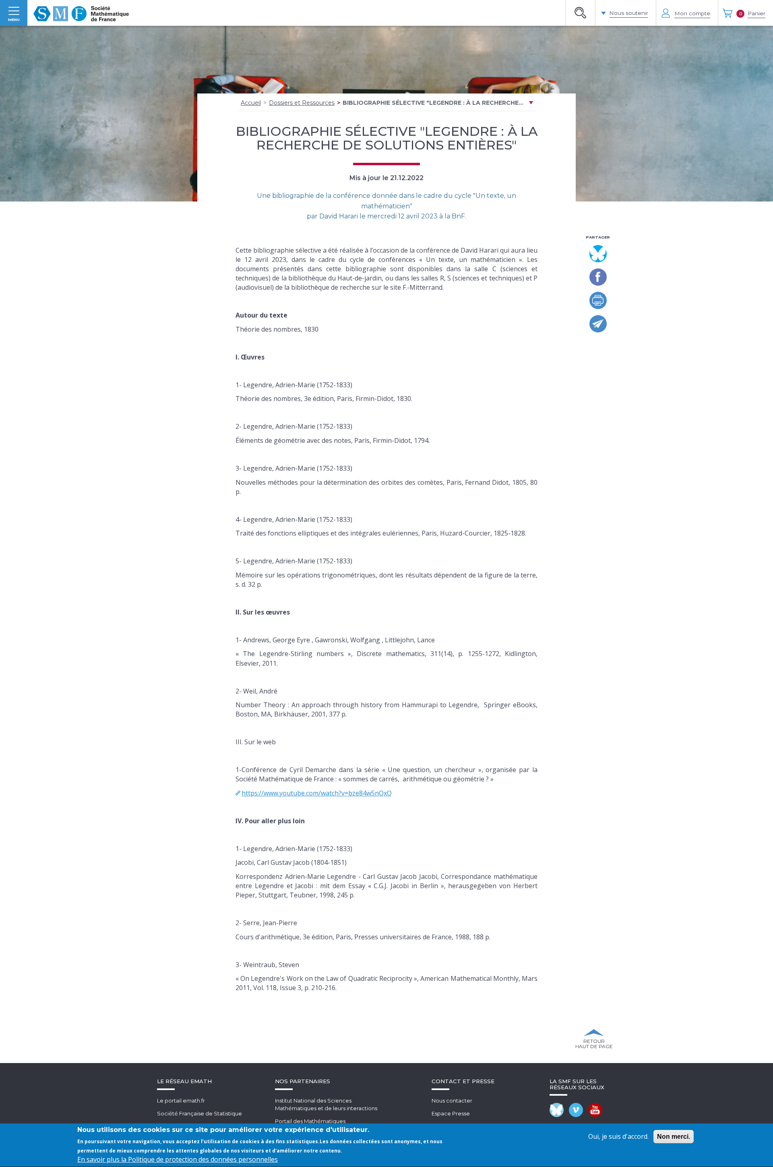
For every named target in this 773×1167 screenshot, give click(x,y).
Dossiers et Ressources (302, 102)
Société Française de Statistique (199, 1113)
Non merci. (673, 1136)
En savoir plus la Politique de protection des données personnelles (177, 1159)
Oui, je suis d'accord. (618, 1136)
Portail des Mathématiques (310, 1121)
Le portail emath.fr (181, 1100)
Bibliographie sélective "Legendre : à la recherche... (433, 102)
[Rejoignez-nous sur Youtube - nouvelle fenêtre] (595, 1110)
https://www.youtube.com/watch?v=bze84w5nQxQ (317, 793)
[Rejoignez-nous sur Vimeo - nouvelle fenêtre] (576, 1110)
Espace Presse (451, 1113)
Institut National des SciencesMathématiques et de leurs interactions (326, 1104)
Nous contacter (452, 1100)
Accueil (251, 102)
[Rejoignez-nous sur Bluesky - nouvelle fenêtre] (557, 1110)
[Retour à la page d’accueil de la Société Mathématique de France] (81, 13)
